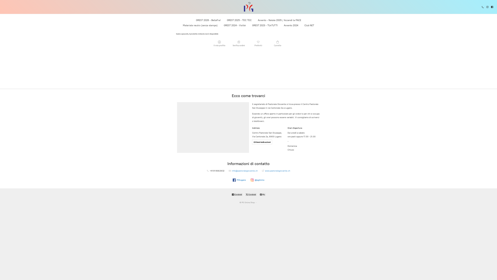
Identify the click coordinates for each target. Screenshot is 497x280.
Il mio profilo (219, 45)
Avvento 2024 (291, 25)
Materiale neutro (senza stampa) (200, 25)
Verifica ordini (239, 45)
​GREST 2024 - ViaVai (235, 25)
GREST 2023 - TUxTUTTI (265, 25)
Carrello (277, 45)
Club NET (309, 25)
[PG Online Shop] (248, 7)
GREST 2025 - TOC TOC (239, 20)
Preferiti (258, 45)
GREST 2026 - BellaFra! (208, 20)
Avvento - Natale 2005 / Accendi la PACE (279, 20)
